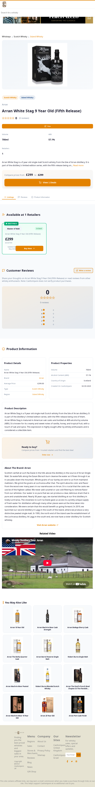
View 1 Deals (49, 182)
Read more (78, 165)
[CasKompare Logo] (19, 734)
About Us (41, 741)
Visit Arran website (46, 525)
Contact (41, 746)
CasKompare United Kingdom (59, 748)
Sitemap (41, 755)
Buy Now (28, 248)
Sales (29, 746)
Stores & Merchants (32, 752)
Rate (49, 126)
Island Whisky (36, 36)
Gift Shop (31, 771)
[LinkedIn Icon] (76, 762)
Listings (10, 197)
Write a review (85, 270)
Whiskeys (6, 36)
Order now (46, 455)
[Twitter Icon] (72, 762)
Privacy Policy (43, 750)
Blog (29, 762)
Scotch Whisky (20, 36)
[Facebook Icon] (67, 762)
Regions (31, 741)
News (30, 767)
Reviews (24, 197)
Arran (41, 378)
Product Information (42, 197)
